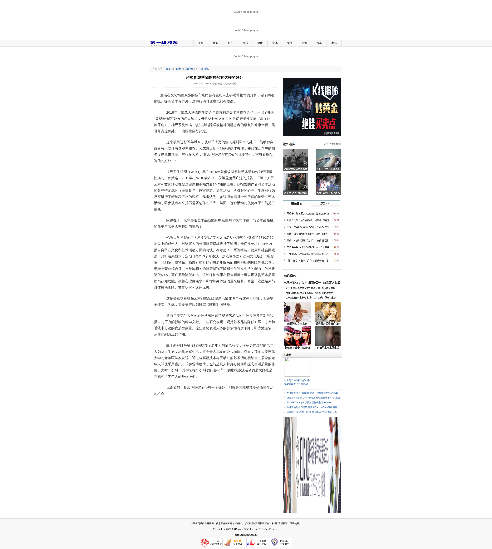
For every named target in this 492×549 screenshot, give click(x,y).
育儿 (275, 42)
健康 (260, 42)
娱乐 (245, 42)
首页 (201, 42)
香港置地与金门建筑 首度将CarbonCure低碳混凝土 (313, 407)
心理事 (189, 68)
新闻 (215, 42)
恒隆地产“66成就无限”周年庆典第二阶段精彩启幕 (312, 412)
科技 (230, 42)
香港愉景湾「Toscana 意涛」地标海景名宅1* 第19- (313, 393)
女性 (289, 42)
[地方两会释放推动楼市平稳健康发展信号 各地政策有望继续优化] (297, 358)
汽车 (319, 42)
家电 (334, 42)
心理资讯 (203, 68)
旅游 (304, 42)
